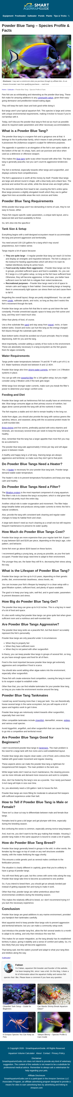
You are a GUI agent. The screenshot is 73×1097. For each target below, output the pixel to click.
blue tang (20, 159)
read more (45, 84)
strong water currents (38, 370)
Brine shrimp (7, 428)
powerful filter (27, 378)
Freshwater (20, 16)
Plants (49, 16)
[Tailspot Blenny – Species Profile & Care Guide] (53, 1032)
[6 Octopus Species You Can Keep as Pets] (19, 1032)
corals (10, 300)
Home (4, 89)
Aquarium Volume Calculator (21, 1053)
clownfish (39, 720)
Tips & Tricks (60, 16)
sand (27, 324)
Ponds (41, 16)
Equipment (8, 16)
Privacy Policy (58, 1053)
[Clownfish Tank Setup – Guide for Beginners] (19, 1003)
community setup (45, 97)
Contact (46, 1053)
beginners (43, 748)
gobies (67, 720)
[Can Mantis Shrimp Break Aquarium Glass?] (53, 1003)
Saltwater (32, 16)
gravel (51, 324)
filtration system (13, 492)
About (39, 1053)
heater (11, 470)
